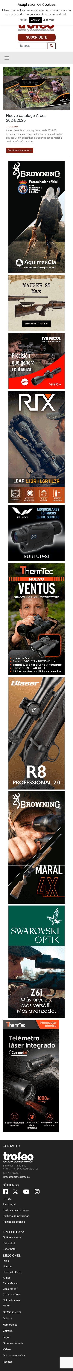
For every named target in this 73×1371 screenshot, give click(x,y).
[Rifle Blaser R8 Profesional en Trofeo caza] (36, 733)
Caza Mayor (10, 1283)
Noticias (7, 1266)
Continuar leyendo (18, 150)
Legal (6, 1336)
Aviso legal (9, 1204)
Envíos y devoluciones (16, 1210)
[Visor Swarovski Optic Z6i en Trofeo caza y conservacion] (36, 961)
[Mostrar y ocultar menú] (6, 58)
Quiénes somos (12, 1237)
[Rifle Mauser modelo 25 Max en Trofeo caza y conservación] (36, 303)
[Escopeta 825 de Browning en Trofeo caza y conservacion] (36, 217)
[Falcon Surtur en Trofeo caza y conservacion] (36, 533)
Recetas (8, 1361)
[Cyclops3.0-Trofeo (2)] (31, 1075)
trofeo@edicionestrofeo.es (16, 1177)
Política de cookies (14, 1221)
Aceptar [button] (35, 20)
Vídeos (7, 1349)
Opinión (7, 1318)
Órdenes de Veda (13, 1343)
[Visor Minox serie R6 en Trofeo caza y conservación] (36, 361)
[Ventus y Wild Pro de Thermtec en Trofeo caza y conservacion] (36, 619)
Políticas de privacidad (16, 1215)
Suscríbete (36, 37)
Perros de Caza (12, 1272)
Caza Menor (10, 1288)
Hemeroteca (10, 1324)
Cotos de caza (11, 1300)
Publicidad (9, 1243)
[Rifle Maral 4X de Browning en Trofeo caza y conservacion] (36, 847)
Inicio (6, 1260)
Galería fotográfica (14, 1355)
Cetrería (8, 1330)
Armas (6, 1277)
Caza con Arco (11, 1294)
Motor (6, 1305)
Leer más (48, 20)
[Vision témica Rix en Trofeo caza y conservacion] (36, 447)
